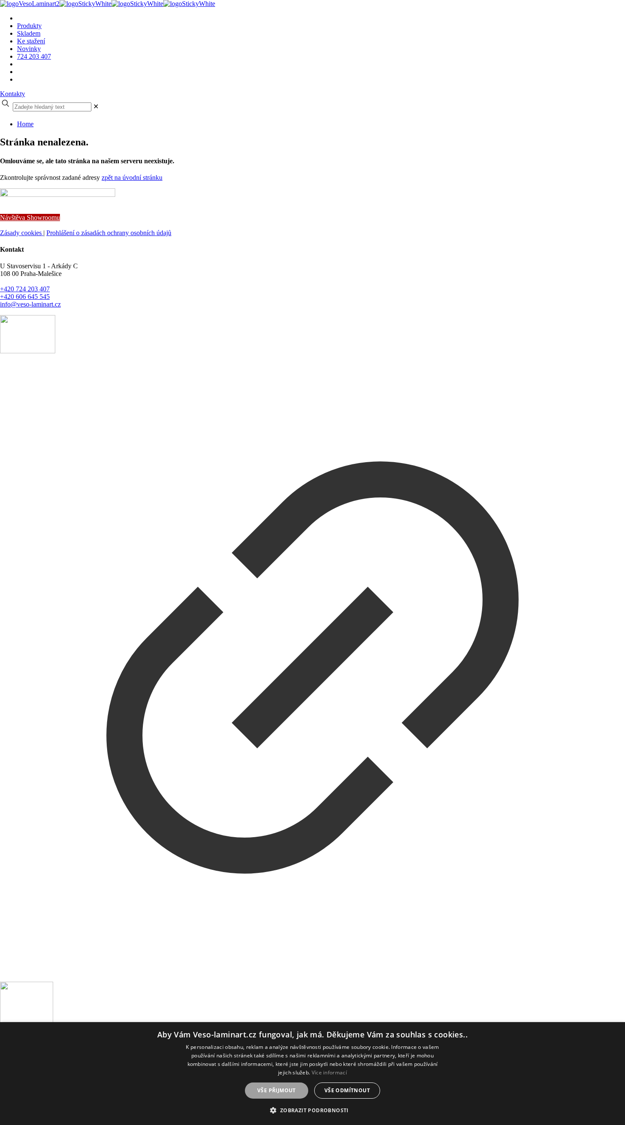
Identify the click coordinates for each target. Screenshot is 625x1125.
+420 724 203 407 (25, 289)
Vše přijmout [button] (276, 1090)
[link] (96, 106)
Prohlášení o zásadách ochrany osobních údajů (108, 232)
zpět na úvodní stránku (132, 177)
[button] (312, 1110)
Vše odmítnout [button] (347, 1090)
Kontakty (12, 93)
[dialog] (312, 1073)
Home (25, 124)
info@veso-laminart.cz (30, 304)
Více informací (329, 1072)
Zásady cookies (21, 232)
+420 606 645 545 (25, 296)
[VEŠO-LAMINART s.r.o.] (107, 3)
